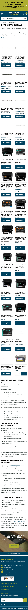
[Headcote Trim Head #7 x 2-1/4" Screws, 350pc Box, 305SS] (7, 308)
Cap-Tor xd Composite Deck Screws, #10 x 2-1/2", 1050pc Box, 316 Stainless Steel (20, 186)
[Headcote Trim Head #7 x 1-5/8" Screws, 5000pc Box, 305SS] (21, 283)
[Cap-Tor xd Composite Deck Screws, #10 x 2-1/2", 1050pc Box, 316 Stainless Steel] (21, 176)
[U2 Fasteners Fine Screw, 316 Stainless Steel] (21, 126)
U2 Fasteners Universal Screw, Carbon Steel (7, 367)
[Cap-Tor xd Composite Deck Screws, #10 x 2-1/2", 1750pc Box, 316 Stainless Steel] (7, 176)
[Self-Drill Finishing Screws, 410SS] (21, 332)
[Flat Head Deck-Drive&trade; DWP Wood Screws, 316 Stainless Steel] (21, 48)
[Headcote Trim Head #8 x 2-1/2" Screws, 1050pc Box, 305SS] (7, 152)
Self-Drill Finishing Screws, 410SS (19, 340)
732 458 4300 (7, 567)
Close (26, 5)
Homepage (3, 22)
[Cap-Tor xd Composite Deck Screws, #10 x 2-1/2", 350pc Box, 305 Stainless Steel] (21, 229)
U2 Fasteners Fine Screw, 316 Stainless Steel (20, 135)
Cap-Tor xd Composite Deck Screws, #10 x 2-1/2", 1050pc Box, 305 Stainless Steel (7, 239)
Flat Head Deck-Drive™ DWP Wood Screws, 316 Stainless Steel (20, 57)
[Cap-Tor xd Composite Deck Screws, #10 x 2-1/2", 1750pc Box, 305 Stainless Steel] (21, 204)
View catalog (2, 14)
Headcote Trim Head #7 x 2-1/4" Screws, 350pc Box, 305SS (7, 317)
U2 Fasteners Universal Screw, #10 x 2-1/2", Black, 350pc (20, 367)
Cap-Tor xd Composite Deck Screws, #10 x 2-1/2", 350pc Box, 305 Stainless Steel (20, 239)
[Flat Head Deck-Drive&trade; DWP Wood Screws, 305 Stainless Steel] (7, 48)
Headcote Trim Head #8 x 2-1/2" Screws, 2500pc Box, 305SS (7, 266)
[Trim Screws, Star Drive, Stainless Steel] (21, 101)
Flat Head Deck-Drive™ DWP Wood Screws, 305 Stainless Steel (7, 57)
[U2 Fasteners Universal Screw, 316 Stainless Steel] (7, 126)
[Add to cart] (24, 373)
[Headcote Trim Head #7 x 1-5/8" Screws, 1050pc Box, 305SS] (21, 308)
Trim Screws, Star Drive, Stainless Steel (20, 109)
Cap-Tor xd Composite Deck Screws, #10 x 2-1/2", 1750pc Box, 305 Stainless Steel (20, 213)
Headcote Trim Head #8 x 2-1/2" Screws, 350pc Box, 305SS (21, 161)
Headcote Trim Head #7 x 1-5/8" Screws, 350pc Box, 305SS (7, 341)
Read (4, 37)
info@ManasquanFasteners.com (12, 569)
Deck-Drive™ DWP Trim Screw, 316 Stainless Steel (21, 84)
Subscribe (25, 600)
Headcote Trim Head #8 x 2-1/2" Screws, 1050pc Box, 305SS (7, 161)
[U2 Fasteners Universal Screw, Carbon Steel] (7, 358)
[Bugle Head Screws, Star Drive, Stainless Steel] (7, 74)
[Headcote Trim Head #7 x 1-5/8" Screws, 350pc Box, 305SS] (7, 332)
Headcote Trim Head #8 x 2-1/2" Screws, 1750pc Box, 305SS (20, 266)
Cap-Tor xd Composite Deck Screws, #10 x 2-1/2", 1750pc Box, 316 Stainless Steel (7, 186)
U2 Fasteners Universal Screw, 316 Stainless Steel (7, 135)
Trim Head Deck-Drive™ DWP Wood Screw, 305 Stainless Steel (7, 110)
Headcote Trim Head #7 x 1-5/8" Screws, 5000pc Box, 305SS (20, 292)
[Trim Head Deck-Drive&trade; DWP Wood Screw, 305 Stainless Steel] (7, 101)
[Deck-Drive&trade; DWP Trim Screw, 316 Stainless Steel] (21, 74)
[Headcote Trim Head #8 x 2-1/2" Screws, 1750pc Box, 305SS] (21, 257)
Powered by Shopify (23, 608)
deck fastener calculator (20, 521)
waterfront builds (15, 415)
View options (6, 65)
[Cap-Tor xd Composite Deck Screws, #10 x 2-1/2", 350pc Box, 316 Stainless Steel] (7, 204)
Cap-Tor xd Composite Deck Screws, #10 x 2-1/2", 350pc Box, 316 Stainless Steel (7, 213)
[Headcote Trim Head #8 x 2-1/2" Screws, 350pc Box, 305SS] (21, 152)
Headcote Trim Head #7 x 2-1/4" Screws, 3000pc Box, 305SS (7, 292)
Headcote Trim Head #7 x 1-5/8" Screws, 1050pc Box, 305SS (20, 317)
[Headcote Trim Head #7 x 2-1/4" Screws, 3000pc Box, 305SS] (7, 283)
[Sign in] (23, 14)
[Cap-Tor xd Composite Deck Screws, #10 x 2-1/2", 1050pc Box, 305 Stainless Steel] (7, 229)
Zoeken (25, 18)
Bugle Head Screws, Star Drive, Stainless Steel (6, 84)
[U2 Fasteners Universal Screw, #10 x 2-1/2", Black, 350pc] (21, 358)
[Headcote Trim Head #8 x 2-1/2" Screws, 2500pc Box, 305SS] (7, 257)
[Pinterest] (1, 604)
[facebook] (4, 604)
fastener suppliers (15, 465)
